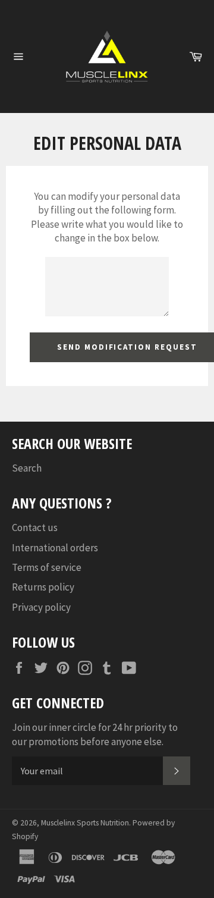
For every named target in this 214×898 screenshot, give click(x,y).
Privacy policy (41, 607)
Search (27, 468)
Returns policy (43, 587)
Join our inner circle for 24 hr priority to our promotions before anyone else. (95, 734)
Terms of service (46, 567)
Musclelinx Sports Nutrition (85, 823)
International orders (55, 547)
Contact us (35, 527)
